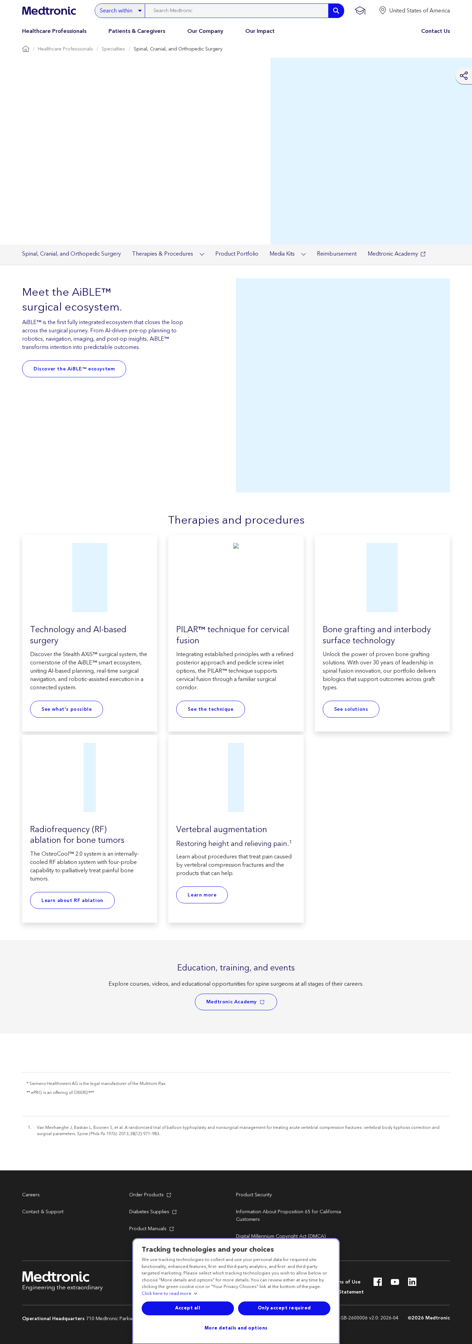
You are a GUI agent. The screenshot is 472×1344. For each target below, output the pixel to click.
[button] (414, 11)
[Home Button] (25, 49)
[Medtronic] (49, 11)
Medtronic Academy (231, 1002)
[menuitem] (168, 254)
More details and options (236, 1328)
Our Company (205, 31)
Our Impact (260, 31)
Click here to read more (166, 1293)
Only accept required (284, 1308)
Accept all (187, 1308)
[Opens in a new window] (377, 1284)
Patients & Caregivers (136, 31)
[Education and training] (360, 11)
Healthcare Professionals (54, 31)
